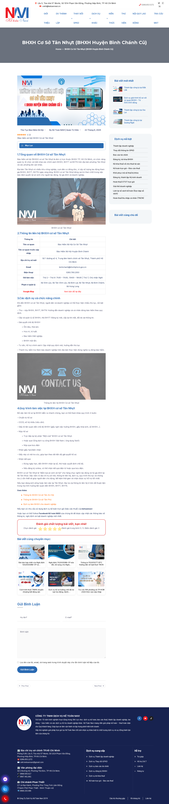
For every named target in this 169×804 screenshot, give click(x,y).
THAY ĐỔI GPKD (78, 18)
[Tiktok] (151, 718)
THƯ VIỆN (123, 18)
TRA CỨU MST (158, 18)
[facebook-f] (162, 3)
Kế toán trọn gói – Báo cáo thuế (126, 168)
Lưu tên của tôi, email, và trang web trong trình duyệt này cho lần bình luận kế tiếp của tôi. (59, 662)
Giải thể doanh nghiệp (122, 186)
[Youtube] (145, 718)
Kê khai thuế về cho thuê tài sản (126, 164)
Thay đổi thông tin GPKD (123, 150)
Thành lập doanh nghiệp (123, 146)
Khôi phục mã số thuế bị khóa (125, 173)
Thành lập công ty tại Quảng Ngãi (133, 121)
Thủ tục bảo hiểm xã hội (32, 130)
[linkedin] (159, 6)
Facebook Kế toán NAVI (49, 513)
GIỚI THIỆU (47, 18)
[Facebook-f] (139, 718)
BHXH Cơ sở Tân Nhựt (43, 138)
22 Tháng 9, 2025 (93, 130)
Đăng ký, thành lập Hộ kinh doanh (127, 177)
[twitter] (159, 3)
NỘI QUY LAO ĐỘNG (139, 18)
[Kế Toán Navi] (17, 15)
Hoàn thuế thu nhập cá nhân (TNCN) (128, 198)
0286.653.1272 (147, 5)
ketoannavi (87, 509)
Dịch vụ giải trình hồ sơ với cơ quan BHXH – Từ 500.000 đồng (135, 100)
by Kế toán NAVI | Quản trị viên (64, 130)
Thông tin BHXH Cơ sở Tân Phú (37, 499)
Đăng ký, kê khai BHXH (123, 159)
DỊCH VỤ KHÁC (96, 18)
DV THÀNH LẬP (61, 18)
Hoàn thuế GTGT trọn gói (124, 182)
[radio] (40, 529)
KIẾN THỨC (112, 18)
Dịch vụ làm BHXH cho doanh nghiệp (39, 504)
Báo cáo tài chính (120, 155)
